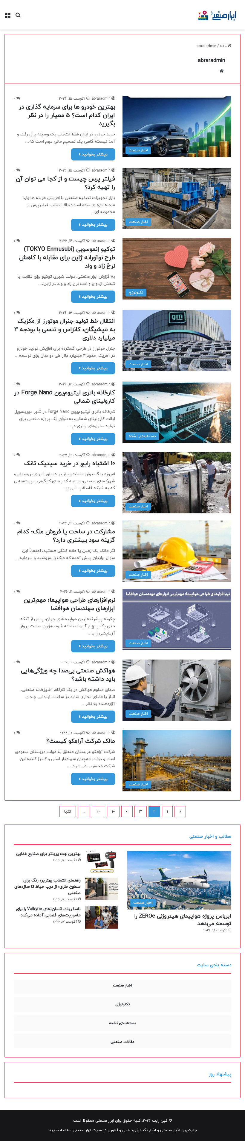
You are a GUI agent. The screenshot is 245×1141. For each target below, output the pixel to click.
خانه (224, 46)
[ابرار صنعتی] (217, 14)
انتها (67, 811)
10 (113, 811)
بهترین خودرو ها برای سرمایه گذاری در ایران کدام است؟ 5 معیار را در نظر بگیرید (67, 115)
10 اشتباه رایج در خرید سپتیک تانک (69, 463)
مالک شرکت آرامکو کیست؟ (80, 741)
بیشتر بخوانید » (93, 154)
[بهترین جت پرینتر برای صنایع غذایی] (101, 862)
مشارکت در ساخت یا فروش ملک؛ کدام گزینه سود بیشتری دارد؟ (66, 536)
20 (98, 811)
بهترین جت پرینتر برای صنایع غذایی (48, 854)
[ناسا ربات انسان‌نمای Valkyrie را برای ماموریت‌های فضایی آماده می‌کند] (101, 917)
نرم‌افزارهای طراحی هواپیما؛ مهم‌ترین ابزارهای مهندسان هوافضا (69, 604)
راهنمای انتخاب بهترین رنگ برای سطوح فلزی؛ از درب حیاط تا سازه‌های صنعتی (47, 887)
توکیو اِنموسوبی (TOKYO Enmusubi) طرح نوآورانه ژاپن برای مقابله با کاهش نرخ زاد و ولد (67, 257)
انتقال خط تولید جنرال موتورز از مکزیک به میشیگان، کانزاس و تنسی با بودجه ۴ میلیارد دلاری (64, 329)
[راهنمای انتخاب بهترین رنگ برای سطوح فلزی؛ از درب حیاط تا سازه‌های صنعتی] (101, 889)
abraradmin (211, 60)
